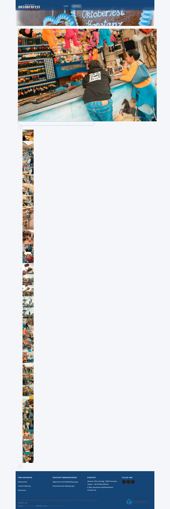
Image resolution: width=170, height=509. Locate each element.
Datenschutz (22, 482)
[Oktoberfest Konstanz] (29, 10)
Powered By (136, 502)
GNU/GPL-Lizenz (42, 506)
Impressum (22, 490)
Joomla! (20, 506)
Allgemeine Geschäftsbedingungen (65, 482)
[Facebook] (124, 481)
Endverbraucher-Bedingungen (64, 486)
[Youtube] (128, 481)
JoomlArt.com (22, 503)
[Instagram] (132, 481)
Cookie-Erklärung (24, 486)
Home (66, 6)
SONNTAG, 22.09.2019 (109, 30)
